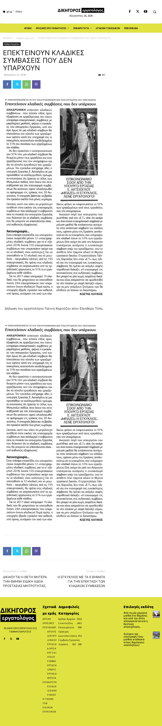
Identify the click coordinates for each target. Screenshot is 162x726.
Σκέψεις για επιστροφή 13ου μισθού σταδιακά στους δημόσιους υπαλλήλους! (134, 639)
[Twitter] (137, 12)
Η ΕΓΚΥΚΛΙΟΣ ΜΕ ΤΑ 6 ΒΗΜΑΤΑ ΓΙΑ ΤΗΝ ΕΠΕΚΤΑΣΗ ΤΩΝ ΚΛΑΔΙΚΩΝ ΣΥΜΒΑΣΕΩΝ (81, 581)
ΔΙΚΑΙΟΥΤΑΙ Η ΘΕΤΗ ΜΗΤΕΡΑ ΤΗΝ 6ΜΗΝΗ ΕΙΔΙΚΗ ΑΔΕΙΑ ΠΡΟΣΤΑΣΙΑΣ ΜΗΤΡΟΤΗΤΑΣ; (25, 581)
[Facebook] (130, 12)
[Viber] (36, 84)
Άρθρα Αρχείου (25, 38)
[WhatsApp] (26, 84)
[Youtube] (145, 12)
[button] (154, 12)
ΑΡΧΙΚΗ (7, 38)
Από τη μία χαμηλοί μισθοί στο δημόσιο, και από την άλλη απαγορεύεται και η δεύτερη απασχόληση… (136, 619)
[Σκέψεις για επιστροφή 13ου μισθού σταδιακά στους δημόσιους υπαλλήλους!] (156, 635)
